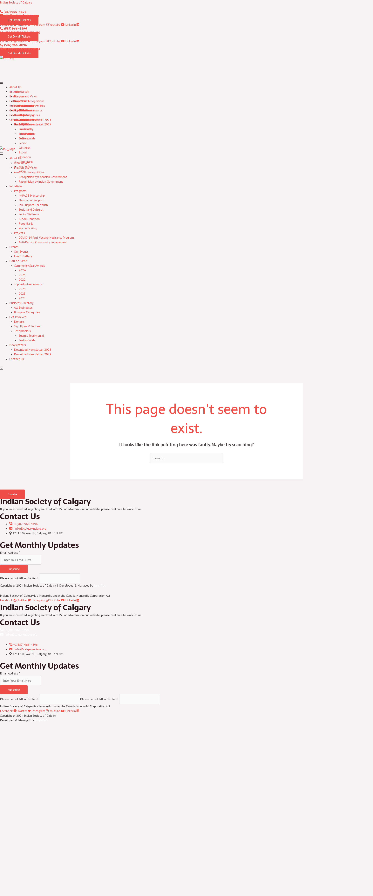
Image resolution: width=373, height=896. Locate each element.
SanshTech (100, 585)
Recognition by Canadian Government (43, 177)
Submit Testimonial (31, 335)
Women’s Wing (28, 228)
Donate (19, 115)
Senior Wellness (29, 214)
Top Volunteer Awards (28, 284)
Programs (20, 96)
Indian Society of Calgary (16, 2)
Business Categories (27, 312)
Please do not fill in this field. (19, 578)
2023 (22, 275)
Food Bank (26, 162)
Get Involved (17, 317)
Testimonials (27, 138)
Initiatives (15, 186)
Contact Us (16, 359)
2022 (22, 279)
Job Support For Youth (33, 205)
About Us (15, 87)
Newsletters (17, 345)
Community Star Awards (29, 106)
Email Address (10, 552)
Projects (19, 233)
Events (13, 247)
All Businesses (23, 110)
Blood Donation (29, 219)
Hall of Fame (18, 261)
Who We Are (21, 92)
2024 (22, 270)
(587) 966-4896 (14, 11)
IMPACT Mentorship (32, 195)
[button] (186, 82)
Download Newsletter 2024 (32, 124)
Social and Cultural (31, 209)
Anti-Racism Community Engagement (43, 242)
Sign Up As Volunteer (27, 326)
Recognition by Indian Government (41, 181)
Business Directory (21, 303)
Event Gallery (23, 256)
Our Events (21, 101)
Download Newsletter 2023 (32, 120)
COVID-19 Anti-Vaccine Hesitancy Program (46, 237)
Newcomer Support (31, 200)
